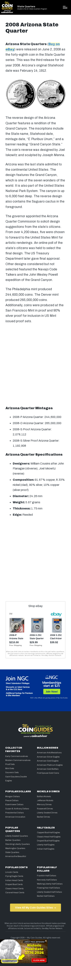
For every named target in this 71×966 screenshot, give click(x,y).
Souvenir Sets (12, 772)
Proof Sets (10, 764)
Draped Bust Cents (14, 884)
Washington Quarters (15, 848)
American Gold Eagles (47, 761)
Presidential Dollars (14, 813)
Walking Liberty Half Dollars (49, 884)
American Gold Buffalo (47, 769)
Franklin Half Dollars (46, 875)
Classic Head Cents (14, 888)
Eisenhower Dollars (14, 804)
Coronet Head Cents (14, 892)
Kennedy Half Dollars (47, 880)
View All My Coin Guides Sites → (35, 907)
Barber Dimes (43, 817)
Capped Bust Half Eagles (48, 832)
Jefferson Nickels (45, 800)
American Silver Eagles (48, 757)
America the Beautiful (15, 856)
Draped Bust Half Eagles (48, 841)
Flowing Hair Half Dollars (48, 888)
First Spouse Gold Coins (48, 773)
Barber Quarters (12, 840)
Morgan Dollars (12, 796)
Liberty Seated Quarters (16, 836)
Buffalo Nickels (44, 796)
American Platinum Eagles (50, 765)
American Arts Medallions (49, 752)
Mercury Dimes (44, 804)
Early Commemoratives (16, 756)
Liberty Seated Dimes (47, 813)
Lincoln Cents (11, 872)
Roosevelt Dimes (45, 809)
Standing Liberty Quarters (17, 844)
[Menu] (65, 7)
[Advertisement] (35, 365)
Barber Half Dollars (45, 896)
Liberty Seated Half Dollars (49, 892)
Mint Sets (9, 768)
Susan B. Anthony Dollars (17, 809)
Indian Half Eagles (45, 849)
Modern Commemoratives (17, 760)
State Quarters (26, 6)
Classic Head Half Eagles (48, 837)
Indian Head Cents (14, 880)
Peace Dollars (11, 800)
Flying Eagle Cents (14, 876)
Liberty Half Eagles (45, 845)
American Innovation (15, 817)
